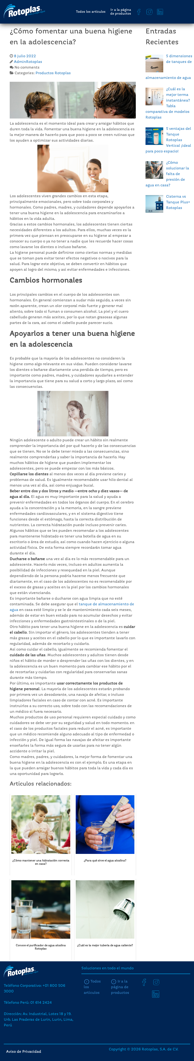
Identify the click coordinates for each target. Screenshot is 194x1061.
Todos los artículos (91, 11)
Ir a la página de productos (120, 11)
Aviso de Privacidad (23, 1052)
